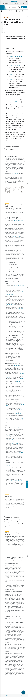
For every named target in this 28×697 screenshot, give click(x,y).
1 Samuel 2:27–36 (13, 65)
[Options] (25, 10)
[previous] (7, 695)
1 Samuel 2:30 (15, 173)
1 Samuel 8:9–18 (14, 450)
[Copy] (2, 29)
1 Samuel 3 (12, 74)
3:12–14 (21, 65)
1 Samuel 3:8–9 (19, 381)
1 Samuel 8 (12, 79)
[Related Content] (22, 10)
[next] (21, 695)
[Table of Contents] (2, 11)
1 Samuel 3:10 (17, 413)
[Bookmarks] (19, 10)
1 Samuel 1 (21, 373)
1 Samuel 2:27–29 (11, 304)
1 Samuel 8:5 (9, 465)
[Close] (2, 23)
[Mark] (2, 26)
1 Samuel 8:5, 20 (14, 443)
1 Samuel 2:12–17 (16, 236)
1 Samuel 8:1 (9, 435)
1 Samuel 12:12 (9, 439)
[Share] (2, 31)
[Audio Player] (23, 692)
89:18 (17, 480)
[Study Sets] (16, 10)
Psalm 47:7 (13, 480)
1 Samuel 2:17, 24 (10, 248)
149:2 (20, 480)
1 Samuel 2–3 (6, 27)
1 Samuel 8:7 (19, 446)
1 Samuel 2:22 (19, 243)
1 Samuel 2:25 (9, 294)
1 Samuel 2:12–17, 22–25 (15, 56)
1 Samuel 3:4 (9, 377)
